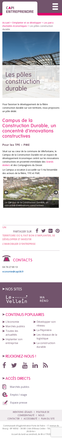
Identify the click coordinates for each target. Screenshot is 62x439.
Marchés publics (15, 326)
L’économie (12, 321)
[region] (31, 193)
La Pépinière (44, 330)
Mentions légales (22, 412)
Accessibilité (30, 418)
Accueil (6, 22)
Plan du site (48, 418)
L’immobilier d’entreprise (18, 243)
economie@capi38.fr (13, 271)
